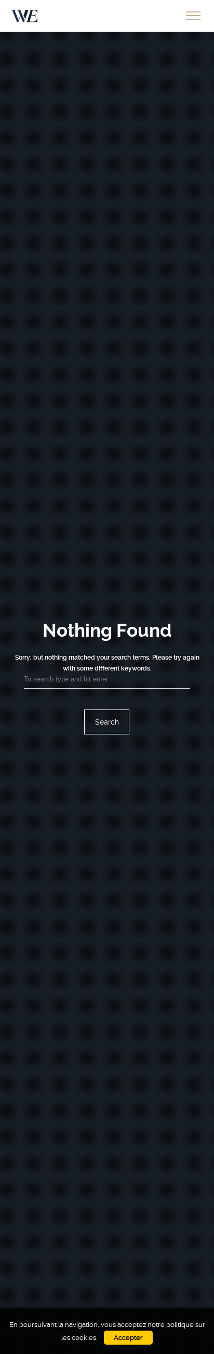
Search (107, 722)
